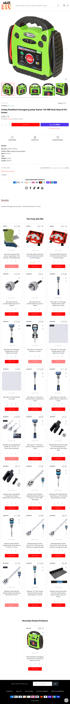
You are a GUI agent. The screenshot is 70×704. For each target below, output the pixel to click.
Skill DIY (37, 700)
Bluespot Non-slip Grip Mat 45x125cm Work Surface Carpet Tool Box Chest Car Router (58, 593)
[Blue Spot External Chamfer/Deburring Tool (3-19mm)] (34, 285)
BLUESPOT (6, 274)
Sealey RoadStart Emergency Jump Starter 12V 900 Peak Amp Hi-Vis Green (35, 658)
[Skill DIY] (6, 5)
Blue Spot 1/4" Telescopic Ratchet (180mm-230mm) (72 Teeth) (35, 446)
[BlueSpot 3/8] (58, 478)
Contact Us (9, 691)
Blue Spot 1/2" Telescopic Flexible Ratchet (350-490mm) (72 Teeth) (58, 303)
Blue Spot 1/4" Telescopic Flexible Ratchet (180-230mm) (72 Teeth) (58, 351)
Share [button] (4, 175)
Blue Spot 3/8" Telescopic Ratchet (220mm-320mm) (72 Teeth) (58, 399)
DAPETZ (5, 226)
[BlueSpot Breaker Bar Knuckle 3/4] (58, 428)
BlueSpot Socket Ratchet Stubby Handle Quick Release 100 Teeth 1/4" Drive (12, 593)
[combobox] (38, 5)
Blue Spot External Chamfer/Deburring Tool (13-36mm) (11, 303)
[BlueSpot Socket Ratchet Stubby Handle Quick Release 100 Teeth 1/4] (11, 575)
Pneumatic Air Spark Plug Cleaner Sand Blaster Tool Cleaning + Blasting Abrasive (11, 256)
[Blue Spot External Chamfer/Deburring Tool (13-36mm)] (11, 285)
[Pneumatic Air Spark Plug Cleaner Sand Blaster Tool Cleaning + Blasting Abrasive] (11, 238)
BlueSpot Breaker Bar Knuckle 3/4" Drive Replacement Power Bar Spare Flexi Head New (58, 447)
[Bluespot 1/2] (34, 575)
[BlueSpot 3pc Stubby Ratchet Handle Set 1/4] (11, 428)
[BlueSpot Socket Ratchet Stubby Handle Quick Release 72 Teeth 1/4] (34, 478)
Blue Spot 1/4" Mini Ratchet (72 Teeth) (11, 398)
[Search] (58, 5)
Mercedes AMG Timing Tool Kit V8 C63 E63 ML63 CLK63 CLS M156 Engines (35, 256)
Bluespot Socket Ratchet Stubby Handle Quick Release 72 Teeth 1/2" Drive (12, 545)
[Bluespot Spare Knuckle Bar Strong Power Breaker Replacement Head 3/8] (11, 478)
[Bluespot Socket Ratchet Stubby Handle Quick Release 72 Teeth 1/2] (11, 527)
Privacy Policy (29, 691)
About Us (19, 691)
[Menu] (68, 5)
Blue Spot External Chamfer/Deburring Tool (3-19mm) (35, 303)
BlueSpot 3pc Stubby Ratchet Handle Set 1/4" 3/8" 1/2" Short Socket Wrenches (11, 446)
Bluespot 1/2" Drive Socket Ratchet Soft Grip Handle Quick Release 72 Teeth (35, 593)
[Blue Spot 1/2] (58, 285)
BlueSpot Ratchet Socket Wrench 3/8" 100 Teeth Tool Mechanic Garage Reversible (58, 545)
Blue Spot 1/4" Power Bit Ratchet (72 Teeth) (34, 350)
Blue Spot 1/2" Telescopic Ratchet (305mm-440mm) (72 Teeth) (35, 399)
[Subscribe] (55, 684)
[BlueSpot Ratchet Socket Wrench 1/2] (34, 527)
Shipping (10, 119)
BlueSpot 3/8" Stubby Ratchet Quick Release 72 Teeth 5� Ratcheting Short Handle (58, 496)
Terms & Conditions (42, 691)
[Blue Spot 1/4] (34, 333)
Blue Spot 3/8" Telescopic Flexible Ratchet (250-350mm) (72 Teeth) (11, 351)
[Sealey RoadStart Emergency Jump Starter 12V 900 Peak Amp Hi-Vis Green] (35, 640)
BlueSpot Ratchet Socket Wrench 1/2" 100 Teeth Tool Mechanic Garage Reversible (35, 545)
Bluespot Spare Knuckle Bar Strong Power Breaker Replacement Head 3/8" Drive (12, 496)
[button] (66, 49)
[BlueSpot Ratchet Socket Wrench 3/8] (58, 527)
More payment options (54, 128)
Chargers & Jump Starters (18, 151)
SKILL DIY (28, 628)
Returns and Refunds (57, 691)
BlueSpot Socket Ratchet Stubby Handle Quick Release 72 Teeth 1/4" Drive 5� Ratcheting (35, 496)
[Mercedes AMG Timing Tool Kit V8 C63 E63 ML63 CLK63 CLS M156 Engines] (34, 238)
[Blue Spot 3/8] (11, 333)
